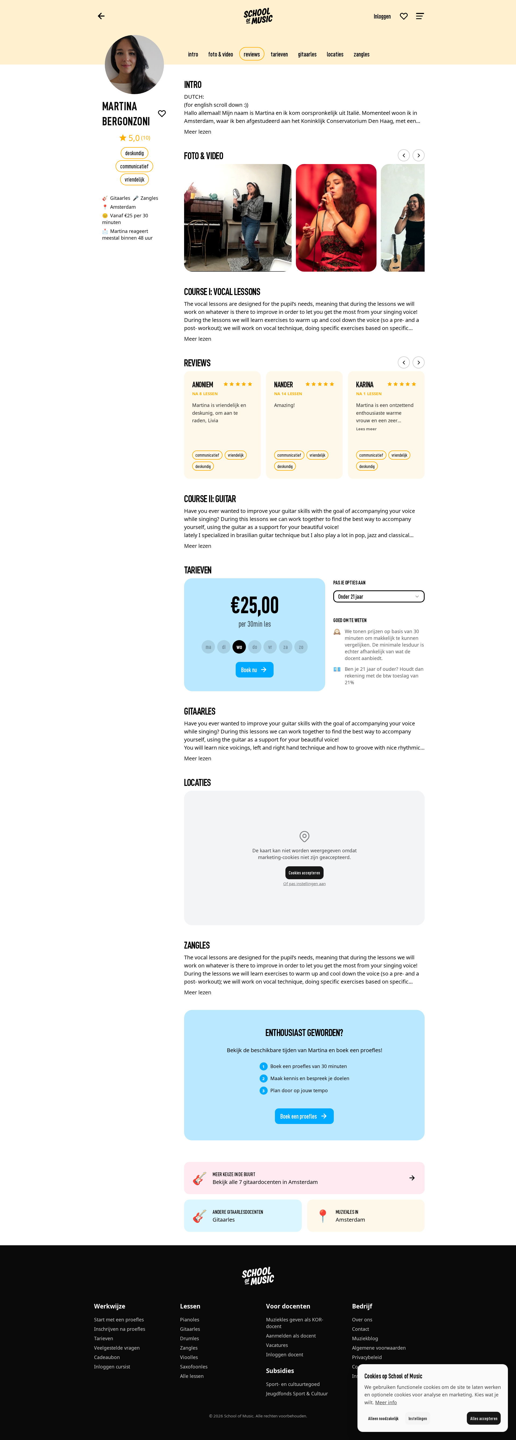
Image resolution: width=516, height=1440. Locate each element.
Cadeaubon (107, 1357)
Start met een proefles (119, 1319)
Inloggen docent (284, 1354)
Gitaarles (307, 53)
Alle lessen (192, 1376)
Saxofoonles (193, 1366)
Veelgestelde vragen (117, 1348)
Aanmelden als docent (291, 1335)
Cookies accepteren (304, 872)
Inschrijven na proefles (119, 1329)
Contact (360, 1329)
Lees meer (366, 428)
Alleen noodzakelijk (383, 1418)
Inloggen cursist (112, 1366)
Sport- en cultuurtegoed (293, 1384)
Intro (193, 53)
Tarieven (279, 53)
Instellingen (417, 1418)
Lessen (190, 1306)
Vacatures (277, 1345)
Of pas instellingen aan (304, 883)
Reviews (252, 53)
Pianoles (189, 1319)
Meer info (386, 1402)
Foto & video (220, 53)
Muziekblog (365, 1338)
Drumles (189, 1338)
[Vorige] (404, 155)
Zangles (362, 53)
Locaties (335, 53)
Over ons (362, 1319)
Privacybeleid (367, 1357)
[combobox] (379, 596)
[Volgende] (419, 155)
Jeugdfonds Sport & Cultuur (297, 1393)
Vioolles (189, 1357)
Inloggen (382, 16)
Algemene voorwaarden (379, 1348)
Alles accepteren (483, 1418)
